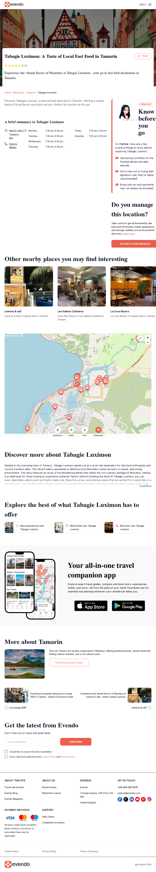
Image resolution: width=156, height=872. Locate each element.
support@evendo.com (129, 793)
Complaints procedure (53, 822)
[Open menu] (149, 5)
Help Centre (48, 816)
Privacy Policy (68, 756)
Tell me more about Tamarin (69, 662)
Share (145, 56)
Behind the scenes (51, 793)
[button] (78, 382)
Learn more (129, 233)
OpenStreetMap (14, 335)
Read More (145, 486)
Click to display (13, 145)
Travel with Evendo (14, 787)
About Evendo (49, 787)
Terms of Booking (89, 851)
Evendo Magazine (14, 799)
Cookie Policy (49, 756)
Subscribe (75, 741)
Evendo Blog (11, 793)
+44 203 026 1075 (128, 787)
